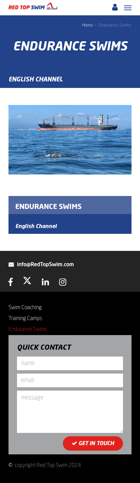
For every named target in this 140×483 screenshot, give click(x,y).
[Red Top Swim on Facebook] (10, 283)
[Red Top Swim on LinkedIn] (45, 283)
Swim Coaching (25, 307)
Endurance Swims (48, 206)
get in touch (95, 443)
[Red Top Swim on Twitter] (27, 283)
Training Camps (25, 318)
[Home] (33, 6)
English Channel (35, 80)
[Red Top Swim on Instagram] (62, 283)
